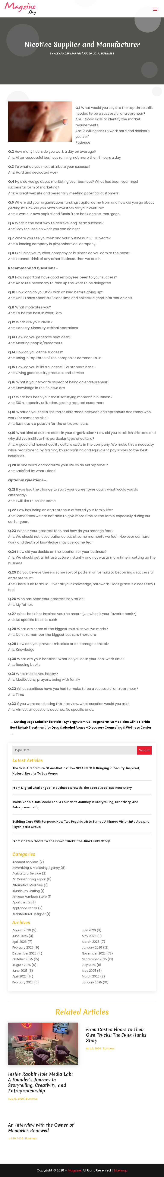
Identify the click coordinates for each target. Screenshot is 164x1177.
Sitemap (120, 1170)
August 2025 (21, 965)
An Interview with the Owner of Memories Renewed (41, 1128)
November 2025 (93, 953)
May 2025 (89, 971)
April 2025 (19, 976)
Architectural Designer (29, 914)
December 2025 (24, 953)
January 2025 (92, 982)
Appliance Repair (24, 908)
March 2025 (90, 976)
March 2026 (91, 942)
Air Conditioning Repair (29, 879)
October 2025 (22, 959)
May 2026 (89, 936)
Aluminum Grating (26, 891)
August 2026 (21, 930)
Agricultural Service (26, 873)
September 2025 (94, 959)
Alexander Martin (67, 53)
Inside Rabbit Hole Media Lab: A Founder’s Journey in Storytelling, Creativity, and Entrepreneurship (40, 1082)
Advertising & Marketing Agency (36, 868)
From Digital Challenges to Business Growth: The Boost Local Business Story (72, 788)
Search (144, 750)
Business (107, 53)
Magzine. (75, 1170)
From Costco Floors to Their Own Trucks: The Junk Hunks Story (61, 841)
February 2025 (22, 982)
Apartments (21, 902)
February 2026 (23, 947)
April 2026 (19, 942)
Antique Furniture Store (29, 897)
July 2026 (89, 930)
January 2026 (92, 947)
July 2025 (89, 965)
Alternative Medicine (27, 885)
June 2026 (20, 936)
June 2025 (20, 971)
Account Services (25, 862)
